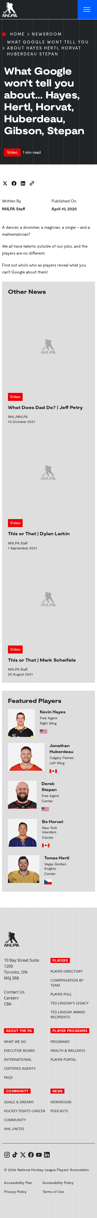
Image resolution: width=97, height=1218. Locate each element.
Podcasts (59, 1110)
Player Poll (61, 994)
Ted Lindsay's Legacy (69, 1003)
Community (15, 1119)
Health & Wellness (67, 1050)
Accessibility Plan (18, 1183)
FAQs (8, 1077)
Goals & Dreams (19, 1102)
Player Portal (71, 1059)
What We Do (15, 1041)
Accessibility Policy (58, 1183)
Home (17, 34)
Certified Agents (20, 1068)
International (18, 1059)
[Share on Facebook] (14, 183)
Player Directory (66, 971)
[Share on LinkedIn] (23, 183)
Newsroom (47, 34)
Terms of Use (53, 1192)
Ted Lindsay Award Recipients (67, 1014)
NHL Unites (25, 1128)
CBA (7, 1004)
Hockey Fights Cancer (24, 1110)
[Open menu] (87, 10)
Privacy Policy (15, 1192)
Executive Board (19, 1050)
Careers (11, 998)
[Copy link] (32, 183)
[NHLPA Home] (10, 10)
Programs (60, 1041)
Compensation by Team (66, 983)
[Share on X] (5, 183)
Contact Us (14, 992)
